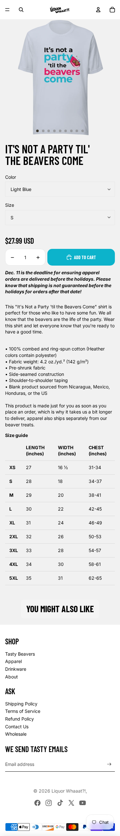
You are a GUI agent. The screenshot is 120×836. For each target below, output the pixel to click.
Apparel (13, 661)
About (11, 676)
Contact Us (16, 726)
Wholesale (16, 734)
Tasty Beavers (20, 654)
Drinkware (15, 669)
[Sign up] (109, 764)
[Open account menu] (98, 10)
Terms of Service (22, 711)
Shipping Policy (21, 703)
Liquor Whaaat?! (69, 791)
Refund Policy (19, 719)
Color (10, 177)
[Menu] (7, 9)
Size (9, 205)
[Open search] (21, 10)
